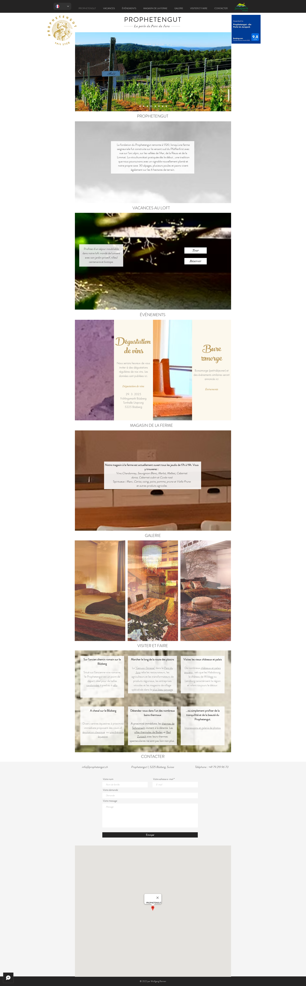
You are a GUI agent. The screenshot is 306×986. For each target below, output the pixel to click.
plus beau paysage (163, 689)
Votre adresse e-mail (163, 779)
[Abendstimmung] (166, 106)
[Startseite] (140, 106)
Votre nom (108, 779)
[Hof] (162, 106)
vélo (115, 685)
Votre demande (110, 790)
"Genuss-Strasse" (145, 668)
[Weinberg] (151, 106)
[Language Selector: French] (62, 6)
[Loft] (147, 106)
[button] (195, 250)
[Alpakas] (159, 106)
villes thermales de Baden (148, 732)
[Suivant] (226, 72)
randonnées (92, 685)
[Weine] (154, 106)
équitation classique (94, 732)
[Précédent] (79, 72)
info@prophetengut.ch (95, 767)
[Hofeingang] (143, 106)
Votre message (110, 801)
